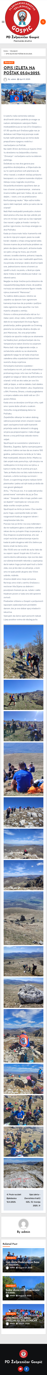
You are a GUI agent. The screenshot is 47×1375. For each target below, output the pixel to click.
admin (13, 79)
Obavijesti (9, 63)
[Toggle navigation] (3, 21)
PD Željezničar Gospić (22, 37)
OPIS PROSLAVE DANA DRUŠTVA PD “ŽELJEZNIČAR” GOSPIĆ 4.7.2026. (22, 1320)
